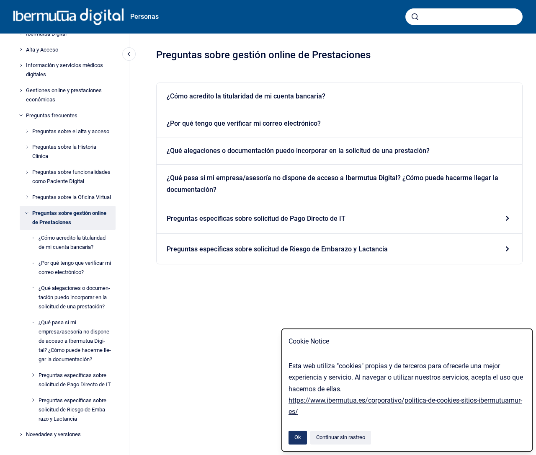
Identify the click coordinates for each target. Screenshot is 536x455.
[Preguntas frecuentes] (21, 115)
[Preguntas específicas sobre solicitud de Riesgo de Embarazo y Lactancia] (33, 400)
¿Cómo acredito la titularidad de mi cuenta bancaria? (72, 242)
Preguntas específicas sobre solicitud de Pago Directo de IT (75, 380)
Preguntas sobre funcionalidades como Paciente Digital (71, 176)
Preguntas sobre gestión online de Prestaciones (69, 217)
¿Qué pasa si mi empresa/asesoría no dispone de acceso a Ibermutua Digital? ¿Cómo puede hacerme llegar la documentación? (75, 340)
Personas (144, 17)
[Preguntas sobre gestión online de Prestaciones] (26, 212)
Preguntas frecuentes (51, 115)
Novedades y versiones (53, 434)
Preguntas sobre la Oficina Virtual (71, 197)
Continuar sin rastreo (340, 437)
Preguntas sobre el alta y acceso (70, 131)
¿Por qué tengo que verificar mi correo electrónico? (75, 267)
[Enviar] (415, 16)
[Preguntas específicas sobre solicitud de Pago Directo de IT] (33, 375)
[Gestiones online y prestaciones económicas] (21, 90)
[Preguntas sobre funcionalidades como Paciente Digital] (26, 172)
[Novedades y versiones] (21, 434)
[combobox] (464, 17)
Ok (297, 437)
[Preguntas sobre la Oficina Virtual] (26, 197)
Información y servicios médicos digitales (64, 70)
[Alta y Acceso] (21, 49)
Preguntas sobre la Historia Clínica (64, 151)
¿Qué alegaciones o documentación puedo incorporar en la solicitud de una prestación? (74, 297)
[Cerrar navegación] (129, 54)
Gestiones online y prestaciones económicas (64, 95)
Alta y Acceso (42, 49)
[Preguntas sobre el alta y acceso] (26, 131)
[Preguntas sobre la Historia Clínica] (26, 147)
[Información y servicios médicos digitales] (21, 65)
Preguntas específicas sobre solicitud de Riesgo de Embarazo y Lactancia (73, 409)
